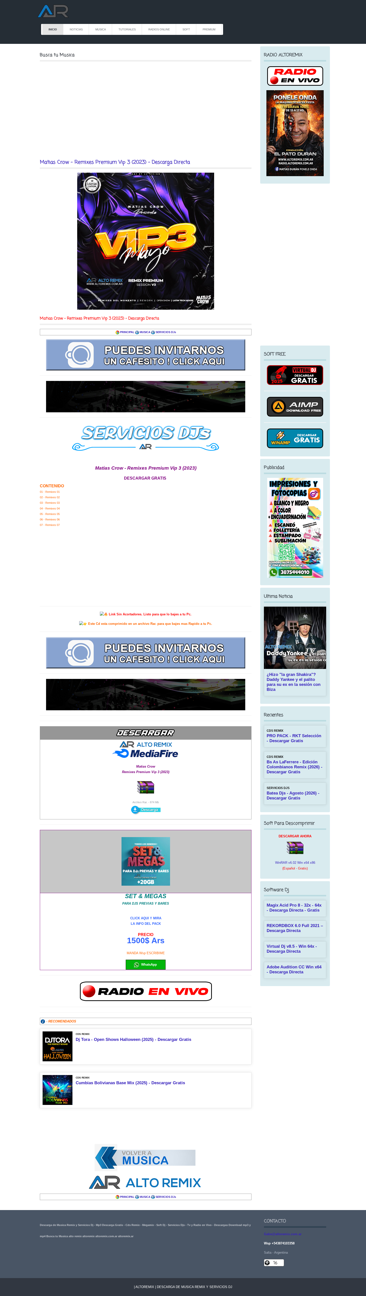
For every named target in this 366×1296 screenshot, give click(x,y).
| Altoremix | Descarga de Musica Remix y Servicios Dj (183, 1287)
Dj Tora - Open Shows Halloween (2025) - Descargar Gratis (133, 1039)
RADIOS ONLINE (159, 29)
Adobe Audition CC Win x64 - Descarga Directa (294, 969)
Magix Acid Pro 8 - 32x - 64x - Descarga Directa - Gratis (294, 908)
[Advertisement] (145, 110)
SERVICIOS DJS (278, 788)
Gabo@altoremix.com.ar (283, 1234)
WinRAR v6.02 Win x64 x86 (295, 862)
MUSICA (100, 29)
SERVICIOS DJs (166, 332)
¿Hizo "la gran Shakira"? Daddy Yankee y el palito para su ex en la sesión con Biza (293, 682)
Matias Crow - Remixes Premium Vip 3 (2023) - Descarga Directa (115, 162)
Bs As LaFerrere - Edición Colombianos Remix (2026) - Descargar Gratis (294, 767)
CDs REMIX (83, 1034)
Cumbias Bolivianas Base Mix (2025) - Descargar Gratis (130, 1082)
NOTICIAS (76, 29)
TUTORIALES (127, 29)
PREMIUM (209, 29)
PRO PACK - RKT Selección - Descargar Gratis (294, 738)
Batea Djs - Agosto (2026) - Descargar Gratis (293, 795)
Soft (186, 29)
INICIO (53, 29)
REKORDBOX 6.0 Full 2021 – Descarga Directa (295, 928)
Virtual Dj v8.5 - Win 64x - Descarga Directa (292, 949)
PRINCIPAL (127, 332)
